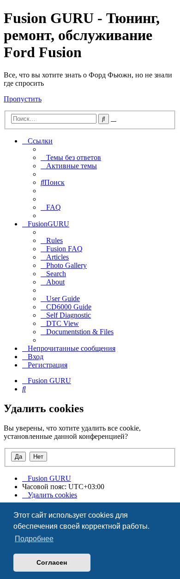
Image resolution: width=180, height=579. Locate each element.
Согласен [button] (51, 562)
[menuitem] (71, 157)
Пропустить (23, 99)
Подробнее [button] (34, 539)
